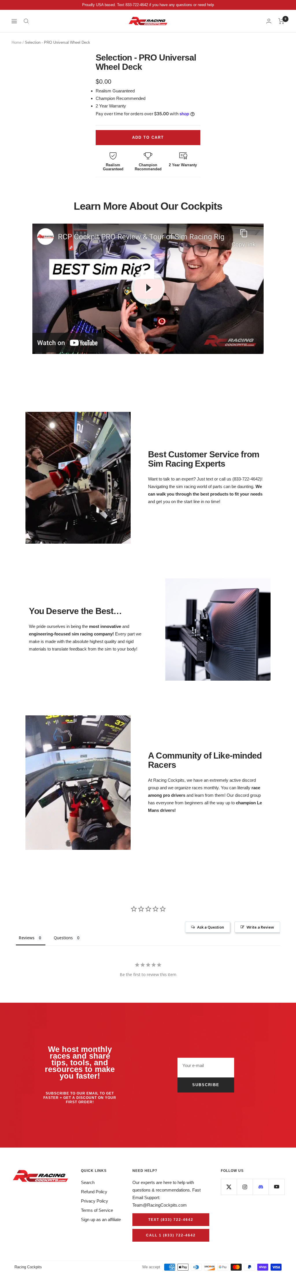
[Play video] (148, 288)
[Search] (26, 21)
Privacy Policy (94, 1201)
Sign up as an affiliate (101, 1219)
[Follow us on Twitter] (229, 1187)
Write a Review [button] (260, 927)
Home (16, 42)
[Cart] (281, 21)
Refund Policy (94, 1191)
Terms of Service (97, 1210)
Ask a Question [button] (210, 927)
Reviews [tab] (26, 937)
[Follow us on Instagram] (245, 1187)
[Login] (268, 21)
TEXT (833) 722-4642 (170, 1220)
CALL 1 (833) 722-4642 (171, 1235)
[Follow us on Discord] (261, 1187)
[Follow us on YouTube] (276, 1187)
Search (88, 1182)
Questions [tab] (63, 937)
